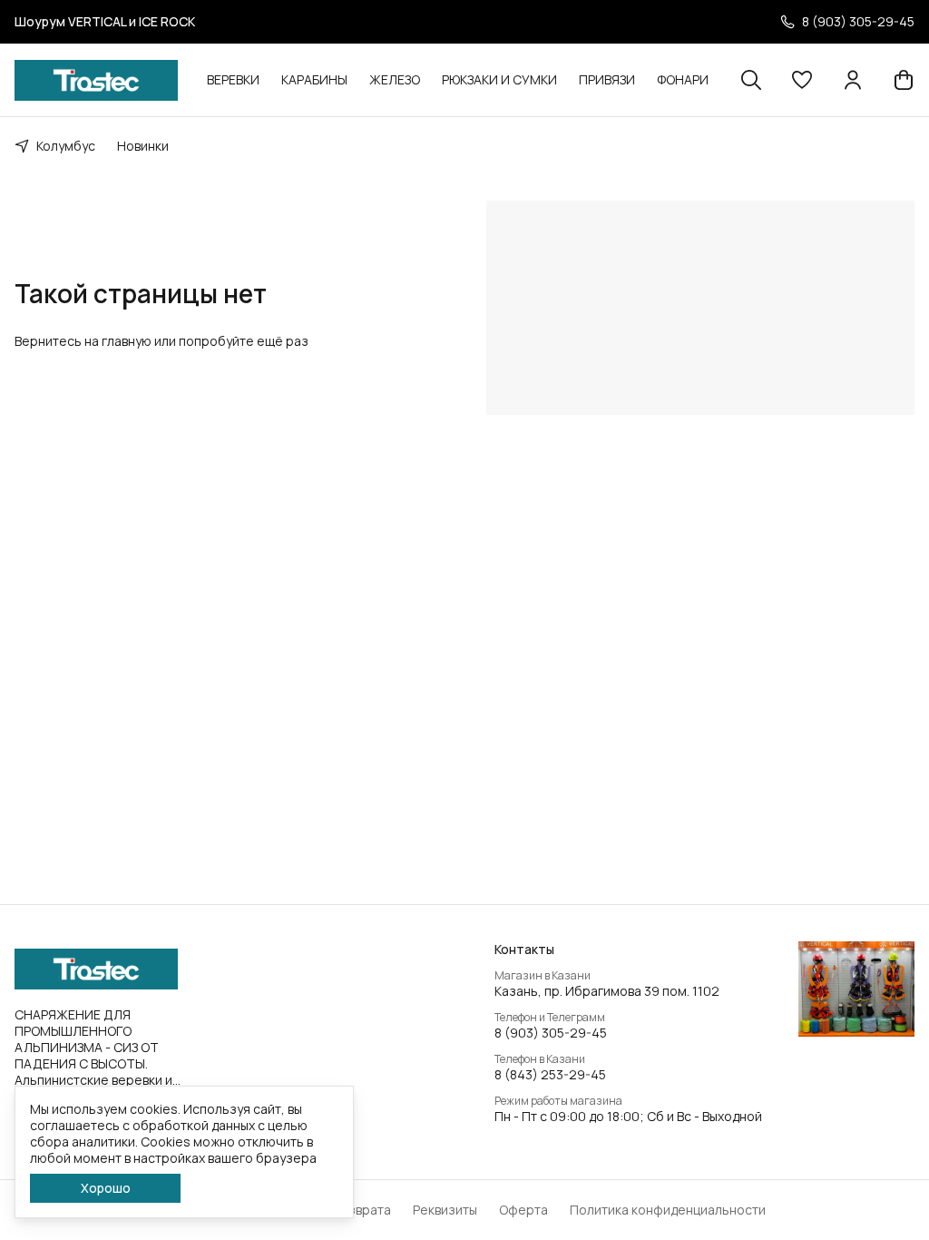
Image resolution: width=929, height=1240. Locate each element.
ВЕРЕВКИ (233, 79)
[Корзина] (903, 80)
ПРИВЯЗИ (607, 79)
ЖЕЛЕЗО (394, 79)
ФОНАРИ (683, 79)
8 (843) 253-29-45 (550, 1075)
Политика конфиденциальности (668, 1210)
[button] (802, 80)
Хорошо (106, 1187)
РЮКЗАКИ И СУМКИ (499, 79)
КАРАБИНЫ (314, 79)
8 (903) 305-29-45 (550, 1033)
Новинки (143, 145)
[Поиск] (751, 80)
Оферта (523, 1210)
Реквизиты (445, 1210)
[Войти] (853, 80)
